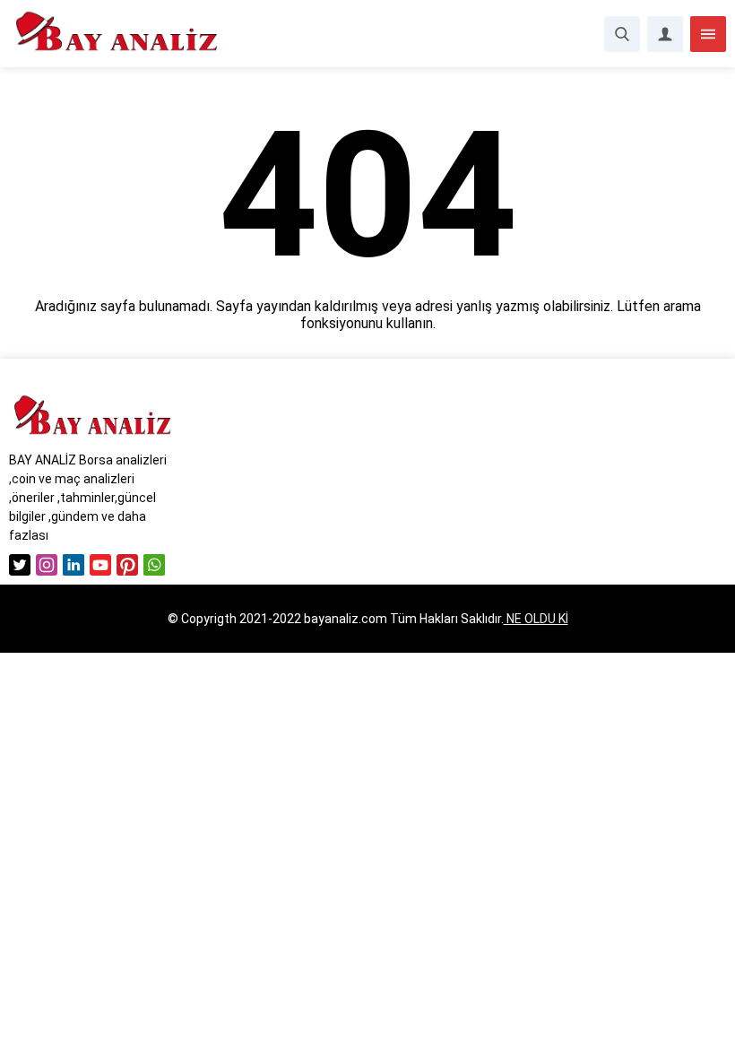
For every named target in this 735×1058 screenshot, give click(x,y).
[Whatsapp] (154, 565)
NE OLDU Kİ (536, 618)
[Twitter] (19, 565)
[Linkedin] (73, 565)
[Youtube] (100, 565)
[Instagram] (46, 565)
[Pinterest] (127, 565)
